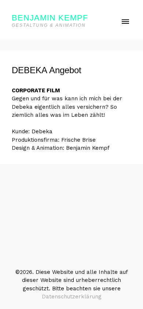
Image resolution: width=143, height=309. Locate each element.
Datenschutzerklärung (72, 296)
